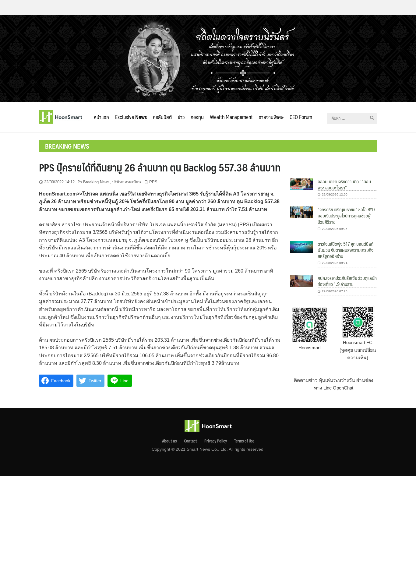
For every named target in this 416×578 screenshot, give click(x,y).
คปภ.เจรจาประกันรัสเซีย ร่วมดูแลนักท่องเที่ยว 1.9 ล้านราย (347, 281)
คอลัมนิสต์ (162, 117)
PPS (153, 182)
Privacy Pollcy (215, 440)
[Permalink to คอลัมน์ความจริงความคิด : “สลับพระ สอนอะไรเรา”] (301, 184)
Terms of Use (244, 440)
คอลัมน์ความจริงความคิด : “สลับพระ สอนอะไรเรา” (344, 184)
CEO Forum (301, 117)
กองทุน (197, 117)
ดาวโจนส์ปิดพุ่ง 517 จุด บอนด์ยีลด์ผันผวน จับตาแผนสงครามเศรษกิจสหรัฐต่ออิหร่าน (345, 250)
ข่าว (181, 117)
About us (169, 440)
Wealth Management (231, 117)
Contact (190, 440)
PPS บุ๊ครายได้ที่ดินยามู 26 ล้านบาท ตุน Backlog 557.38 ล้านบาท (159, 167)
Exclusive (131, 117)
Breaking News (96, 182)
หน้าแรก (101, 117)
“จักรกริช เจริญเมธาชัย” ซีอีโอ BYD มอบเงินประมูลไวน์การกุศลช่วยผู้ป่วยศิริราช (346, 215)
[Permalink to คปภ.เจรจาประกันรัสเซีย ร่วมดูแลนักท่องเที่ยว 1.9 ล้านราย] (301, 280)
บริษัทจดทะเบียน (126, 182)
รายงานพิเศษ (271, 117)
